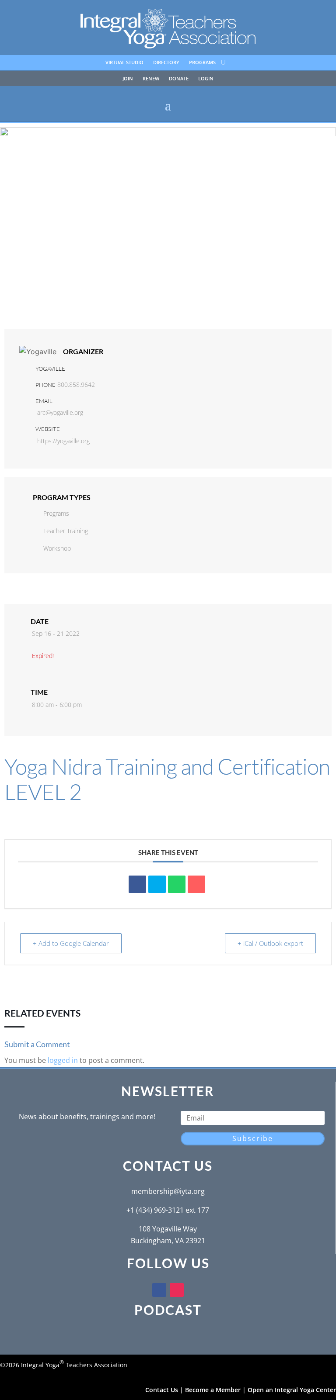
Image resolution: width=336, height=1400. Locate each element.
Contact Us (161, 1390)
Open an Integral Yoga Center (292, 1390)
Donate (179, 79)
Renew (151, 79)
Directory (166, 62)
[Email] (196, 884)
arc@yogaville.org (60, 412)
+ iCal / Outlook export (270, 943)
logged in (63, 1060)
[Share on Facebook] (137, 884)
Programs (202, 62)
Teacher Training (65, 531)
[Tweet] (157, 884)
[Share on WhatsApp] (177, 884)
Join (127, 79)
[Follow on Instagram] (177, 1290)
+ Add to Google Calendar (71, 943)
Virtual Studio (124, 62)
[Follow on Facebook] (159, 1290)
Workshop (57, 548)
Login (206, 79)
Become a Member (213, 1390)
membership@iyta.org (168, 1191)
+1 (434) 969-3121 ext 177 (167, 1210)
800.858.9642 (76, 384)
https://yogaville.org (63, 441)
